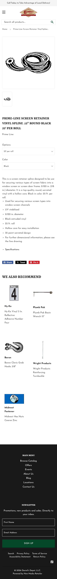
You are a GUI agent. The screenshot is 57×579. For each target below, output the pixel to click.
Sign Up (28, 543)
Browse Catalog (28, 461)
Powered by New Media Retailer (27, 574)
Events (28, 469)
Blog (28, 478)
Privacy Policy (23, 554)
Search (11, 554)
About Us (28, 474)
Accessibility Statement (20, 557)
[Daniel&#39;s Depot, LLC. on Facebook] (52, 562)
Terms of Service (39, 554)
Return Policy (39, 557)
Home (4, 29)
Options (6, 145)
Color (5, 159)
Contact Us (28, 487)
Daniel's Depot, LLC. (31, 570)
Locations (28, 482)
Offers (28, 465)
